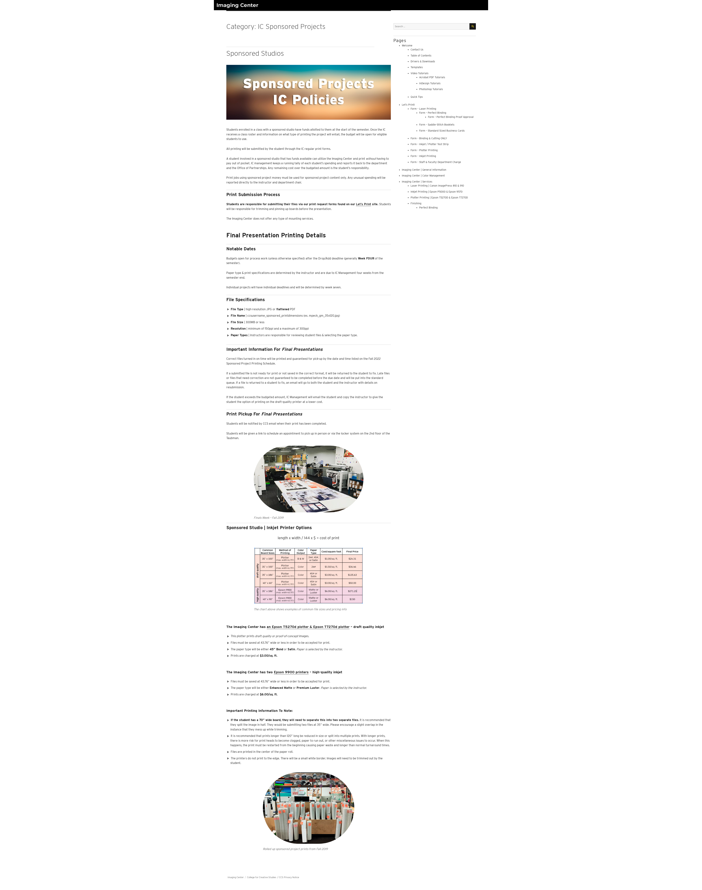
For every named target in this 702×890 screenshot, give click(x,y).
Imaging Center (237, 5)
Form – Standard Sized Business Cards (442, 130)
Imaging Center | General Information (424, 169)
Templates (417, 67)
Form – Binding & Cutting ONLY (429, 138)
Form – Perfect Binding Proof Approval (451, 116)
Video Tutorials (420, 73)
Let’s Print (363, 204)
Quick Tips (417, 96)
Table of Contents (421, 55)
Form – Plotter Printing (424, 150)
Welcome (407, 45)
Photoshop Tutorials (431, 89)
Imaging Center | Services (417, 181)
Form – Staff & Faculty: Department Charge (436, 162)
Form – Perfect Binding (432, 112)
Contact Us (417, 49)
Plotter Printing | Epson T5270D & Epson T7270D (439, 197)
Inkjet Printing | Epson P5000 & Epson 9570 (437, 191)
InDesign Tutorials (430, 83)
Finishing (416, 203)
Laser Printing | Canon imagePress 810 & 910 (437, 185)
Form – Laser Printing (423, 108)
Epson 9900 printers (291, 672)
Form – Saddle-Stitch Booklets (436, 124)
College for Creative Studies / (263, 877)
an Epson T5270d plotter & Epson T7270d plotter (308, 627)
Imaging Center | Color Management (423, 175)
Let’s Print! (408, 104)
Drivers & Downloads (423, 61)
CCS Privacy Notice (289, 877)
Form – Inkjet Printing (423, 156)
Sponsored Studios (255, 53)
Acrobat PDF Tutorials (432, 77)
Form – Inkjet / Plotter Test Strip (430, 144)
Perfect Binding (428, 207)
